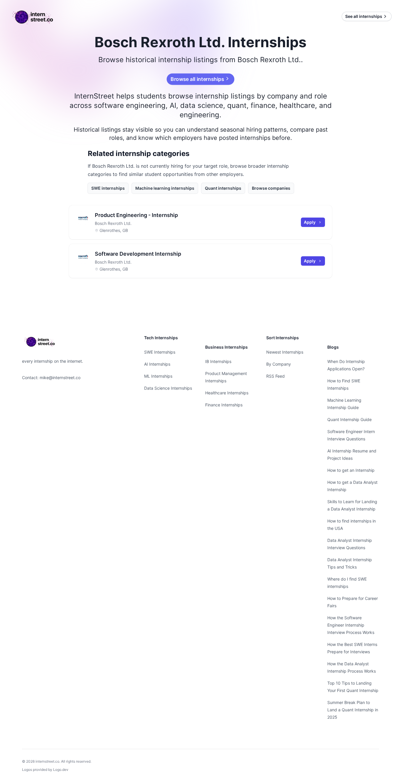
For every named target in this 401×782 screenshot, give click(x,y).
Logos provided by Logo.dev (45, 769)
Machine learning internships (164, 188)
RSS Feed (275, 376)
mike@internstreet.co (60, 377)
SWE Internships (159, 352)
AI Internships (157, 364)
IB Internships (218, 361)
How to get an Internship (351, 470)
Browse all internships (197, 79)
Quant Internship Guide (349, 419)
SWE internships (108, 188)
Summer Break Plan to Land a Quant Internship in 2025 (352, 710)
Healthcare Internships (226, 392)
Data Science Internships (168, 388)
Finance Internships (223, 404)
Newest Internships (284, 352)
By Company (278, 364)
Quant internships (223, 188)
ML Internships (158, 376)
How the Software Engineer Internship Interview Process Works (350, 625)
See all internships (363, 16)
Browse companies (271, 188)
